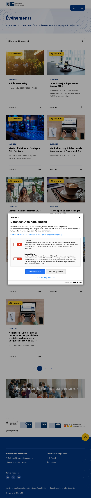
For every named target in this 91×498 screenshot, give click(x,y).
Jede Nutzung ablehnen (45, 277)
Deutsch (14, 217)
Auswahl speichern (56, 272)
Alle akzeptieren (35, 272)
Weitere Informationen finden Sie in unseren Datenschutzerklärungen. (37, 235)
